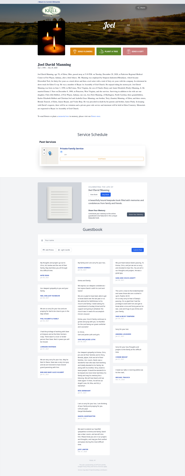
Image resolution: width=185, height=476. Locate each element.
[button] (49, 153)
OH (65, 155)
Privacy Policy (86, 466)
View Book (93, 194)
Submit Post (137, 250)
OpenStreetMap (95, 470)
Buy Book (105, 194)
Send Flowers (102, 159)
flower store (95, 116)
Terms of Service (98, 466)
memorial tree (63, 116)
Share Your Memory (136, 214)
